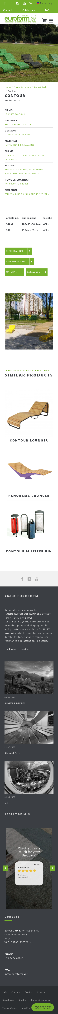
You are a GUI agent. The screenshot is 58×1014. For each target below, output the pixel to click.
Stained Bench (13, 753)
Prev (5, 868)
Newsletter (8, 1000)
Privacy (41, 992)
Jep (6, 802)
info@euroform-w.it (17, 973)
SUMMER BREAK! (15, 703)
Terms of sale (9, 1008)
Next (52, 868)
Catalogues (28, 10)
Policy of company (40, 1000)
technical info (15, 251)
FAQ (47, 10)
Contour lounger (29, 440)
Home (8, 87)
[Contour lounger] (29, 413)
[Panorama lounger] (29, 469)
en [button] (42, 3)
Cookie (22, 1000)
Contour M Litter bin (29, 551)
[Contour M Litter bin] (29, 524)
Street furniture (22, 87)
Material (11, 272)
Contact (7, 10)
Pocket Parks (41, 87)
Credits (29, 992)
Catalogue (33, 272)
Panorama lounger (29, 496)
